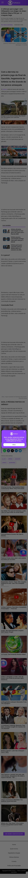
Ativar (14, 444)
